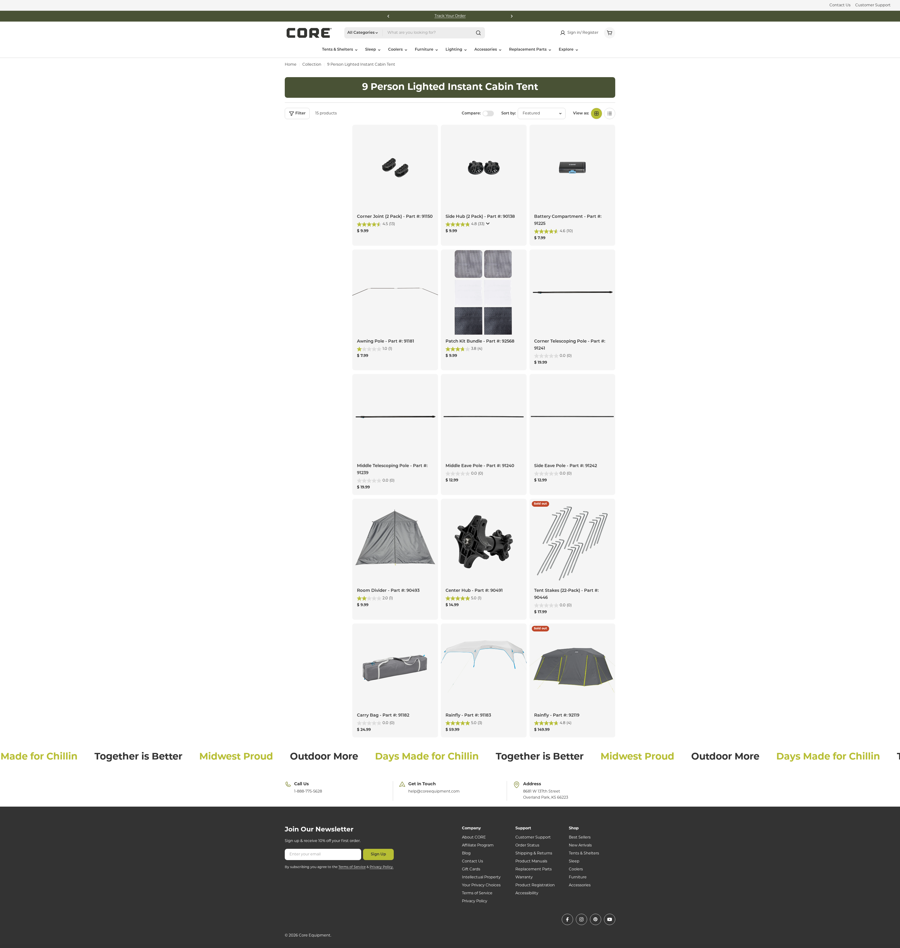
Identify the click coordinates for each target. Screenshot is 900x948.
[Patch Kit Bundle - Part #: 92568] (484, 292)
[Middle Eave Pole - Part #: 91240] (484, 417)
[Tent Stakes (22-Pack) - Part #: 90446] (572, 542)
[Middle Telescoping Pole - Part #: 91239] (395, 417)
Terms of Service (352, 867)
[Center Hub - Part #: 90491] (484, 542)
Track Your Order (450, 16)
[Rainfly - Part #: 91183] (484, 666)
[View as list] (609, 113)
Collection (311, 65)
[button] (388, 16)
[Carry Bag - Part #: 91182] (395, 666)
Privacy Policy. (382, 867)
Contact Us (840, 5)
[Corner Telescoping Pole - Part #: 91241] (572, 292)
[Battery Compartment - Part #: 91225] (572, 168)
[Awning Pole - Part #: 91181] (395, 292)
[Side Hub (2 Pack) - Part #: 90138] (484, 168)
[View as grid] (596, 113)
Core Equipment (314, 935)
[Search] (478, 33)
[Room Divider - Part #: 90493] (395, 542)
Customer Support (873, 5)
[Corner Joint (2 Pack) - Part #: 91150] (395, 168)
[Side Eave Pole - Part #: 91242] (572, 417)
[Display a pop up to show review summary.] (488, 224)
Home (290, 65)
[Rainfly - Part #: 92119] (572, 666)
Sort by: (508, 113)
